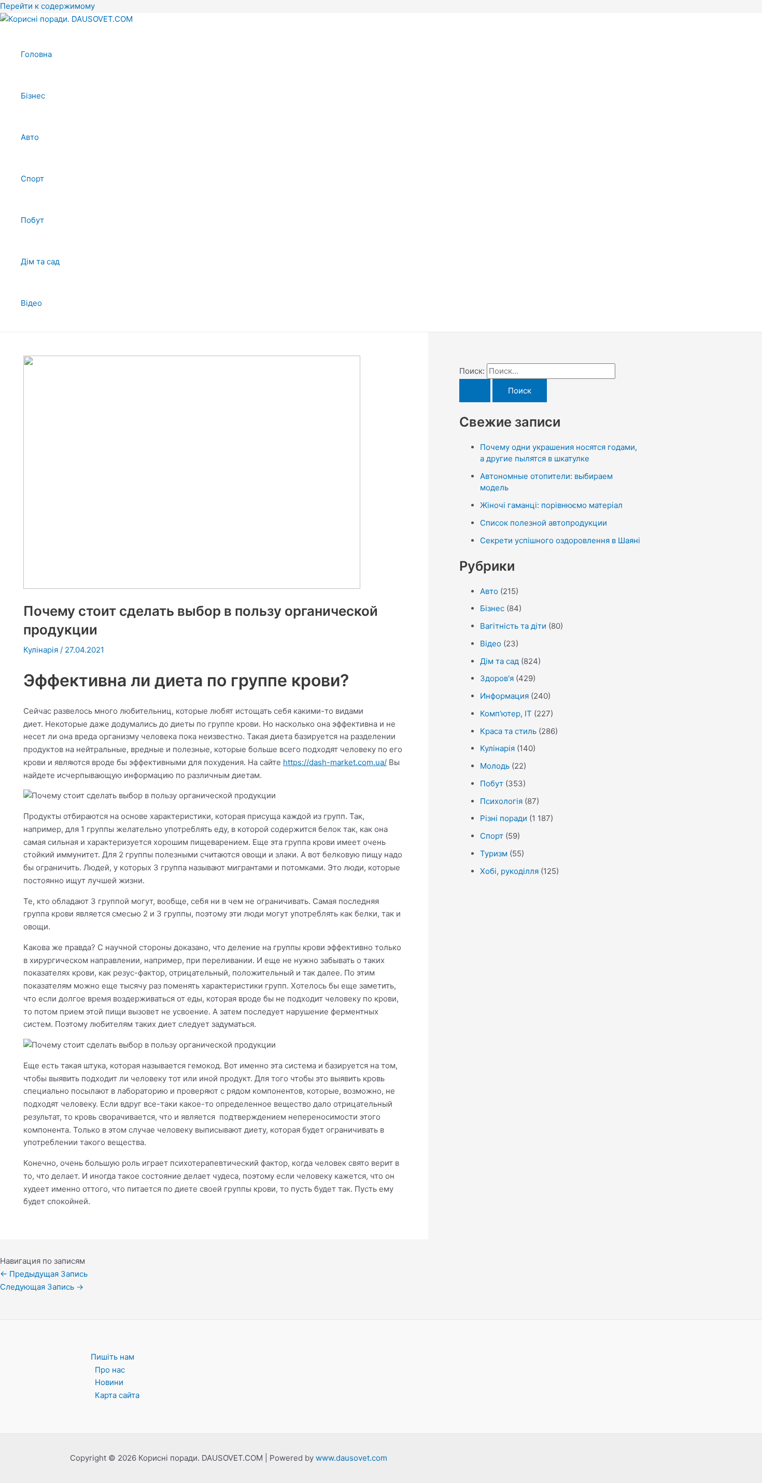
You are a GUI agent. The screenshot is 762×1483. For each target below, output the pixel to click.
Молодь (495, 766)
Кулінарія (40, 650)
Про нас (110, 1370)
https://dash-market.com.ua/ (335, 762)
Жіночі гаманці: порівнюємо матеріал (551, 505)
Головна (36, 54)
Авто (30, 137)
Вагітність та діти (513, 626)
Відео (31, 303)
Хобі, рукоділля (509, 871)
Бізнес (33, 96)
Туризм (493, 853)
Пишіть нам (112, 1357)
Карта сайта (117, 1395)
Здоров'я (497, 678)
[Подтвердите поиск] (474, 390)
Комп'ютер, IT (506, 713)
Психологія (501, 801)
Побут (32, 220)
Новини (109, 1382)
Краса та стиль (508, 731)
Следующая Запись (41, 1287)
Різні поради (503, 818)
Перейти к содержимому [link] (47, 6)
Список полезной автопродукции (543, 523)
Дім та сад (40, 261)
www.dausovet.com (351, 1458)
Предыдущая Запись (44, 1274)
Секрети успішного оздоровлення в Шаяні (560, 540)
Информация (504, 696)
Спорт (32, 178)
